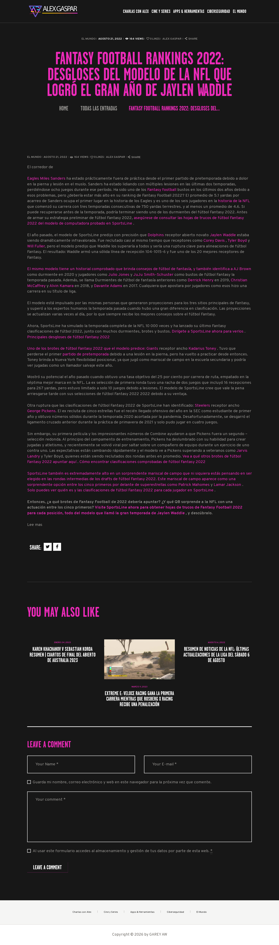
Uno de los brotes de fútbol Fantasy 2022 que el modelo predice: (86, 348)
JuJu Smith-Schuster (153, 274)
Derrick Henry (200, 280)
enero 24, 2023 (62, 642)
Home (63, 108)
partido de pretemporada (85, 354)
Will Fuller (36, 246)
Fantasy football (161, 190)
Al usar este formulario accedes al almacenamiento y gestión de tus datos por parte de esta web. (122, 851)
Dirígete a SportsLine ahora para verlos (208, 331)
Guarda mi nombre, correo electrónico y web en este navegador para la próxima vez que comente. (122, 782)
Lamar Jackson (228, 485)
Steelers (203, 405)
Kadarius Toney (203, 348)
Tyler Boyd (237, 240)
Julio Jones (118, 274)
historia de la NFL (234, 201)
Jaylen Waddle (223, 235)
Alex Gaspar (172, 39)
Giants (152, 348)
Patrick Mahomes (194, 485)
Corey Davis (214, 240)
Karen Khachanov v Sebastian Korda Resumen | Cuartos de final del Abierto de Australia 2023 (63, 654)
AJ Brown (242, 269)
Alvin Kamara (62, 286)
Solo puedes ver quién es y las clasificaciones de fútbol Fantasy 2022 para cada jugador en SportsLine (120, 490)
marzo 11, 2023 (139, 687)
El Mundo (88, 39)
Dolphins (156, 235)
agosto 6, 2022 (216, 642)
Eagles (33, 178)
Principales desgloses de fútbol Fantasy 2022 (68, 337)
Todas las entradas (98, 108)
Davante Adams (108, 286)
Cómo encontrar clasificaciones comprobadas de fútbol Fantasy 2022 (142, 462)
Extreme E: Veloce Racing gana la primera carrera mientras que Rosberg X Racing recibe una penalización (139, 698)
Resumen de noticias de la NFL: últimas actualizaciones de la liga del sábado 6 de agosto (216, 654)
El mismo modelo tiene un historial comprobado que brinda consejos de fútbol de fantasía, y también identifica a (130, 269)
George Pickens (41, 411)
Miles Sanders (52, 178)
